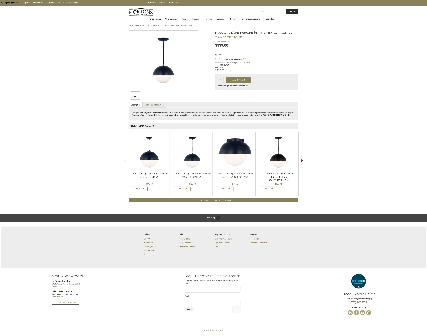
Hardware (208, 19)
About (184, 19)
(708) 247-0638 (358, 302)
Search (292, 11)
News (232, 19)
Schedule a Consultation (259, 243)
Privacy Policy (149, 250)
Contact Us (148, 243)
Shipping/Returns (151, 247)
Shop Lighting (155, 19)
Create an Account (37, 3)
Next (302, 160)
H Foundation (255, 239)
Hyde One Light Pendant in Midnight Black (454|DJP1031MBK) (278, 177)
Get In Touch (271, 19)
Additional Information (154, 105)
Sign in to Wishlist (222, 243)
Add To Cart (139, 189)
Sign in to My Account (223, 239)
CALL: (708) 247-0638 (9, 3)
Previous (124, 160)
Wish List (162, 3)
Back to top (211, 218)
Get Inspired (50, 3)
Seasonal (220, 19)
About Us (147, 239)
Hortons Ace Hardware (188, 247)
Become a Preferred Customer (67, 3)
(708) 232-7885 (57, 286)
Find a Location (151, 3)
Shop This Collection (222, 41)
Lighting (195, 19)
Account (170, 3)
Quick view (149, 152)
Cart (216, 247)
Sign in (26, 3)
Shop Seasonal (171, 19)
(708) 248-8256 (57, 296)
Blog (146, 254)
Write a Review (245, 63)
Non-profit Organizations (250, 19)
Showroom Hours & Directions (65, 302)
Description (135, 105)
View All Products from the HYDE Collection (213, 200)
